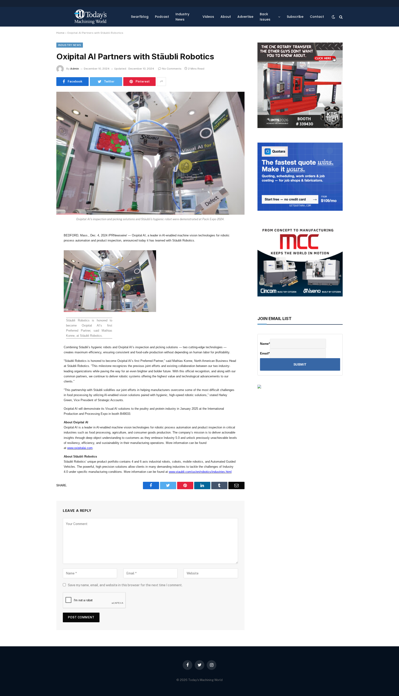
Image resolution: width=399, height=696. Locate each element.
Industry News (182, 16)
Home (60, 32)
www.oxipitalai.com (80, 448)
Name (265, 343)
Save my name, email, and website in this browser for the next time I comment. (125, 585)
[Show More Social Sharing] (161, 81)
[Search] (340, 17)
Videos (208, 16)
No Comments (171, 68)
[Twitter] (40, 256)
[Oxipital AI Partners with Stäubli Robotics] (150, 153)
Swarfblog (139, 16)
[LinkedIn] (40, 268)
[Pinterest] (40, 280)
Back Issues (265, 16)
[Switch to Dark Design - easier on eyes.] (333, 17)
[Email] (40, 292)
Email (265, 353)
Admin (74, 68)
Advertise (245, 16)
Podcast (162, 16)
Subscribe (295, 16)
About (226, 16)
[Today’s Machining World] (90, 17)
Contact (317, 16)
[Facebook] (40, 245)
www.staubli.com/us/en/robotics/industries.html (200, 471)
